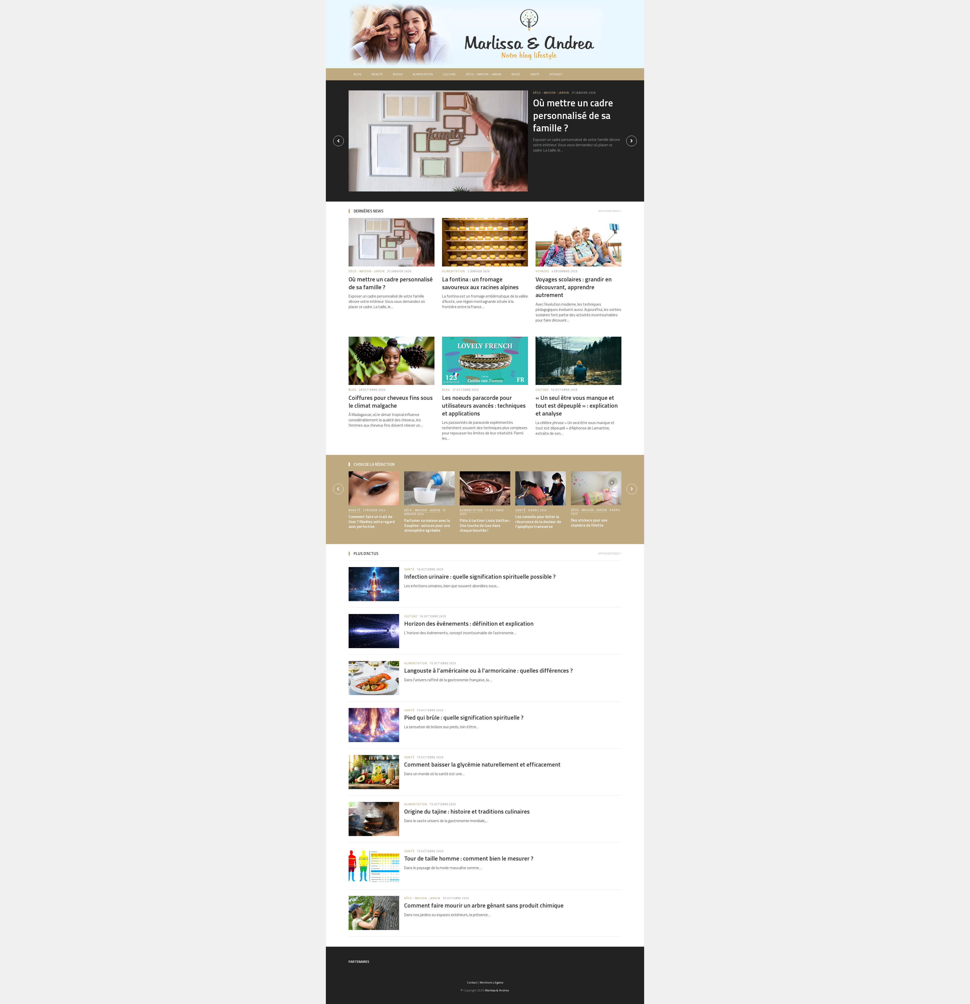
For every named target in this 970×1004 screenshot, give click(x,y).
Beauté (377, 74)
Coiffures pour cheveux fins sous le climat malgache (391, 401)
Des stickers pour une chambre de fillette (589, 522)
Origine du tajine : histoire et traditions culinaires (467, 811)
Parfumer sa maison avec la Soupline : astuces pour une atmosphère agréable (427, 525)
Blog (357, 74)
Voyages (555, 74)
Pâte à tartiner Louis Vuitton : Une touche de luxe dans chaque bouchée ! (485, 525)
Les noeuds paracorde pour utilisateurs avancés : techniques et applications (484, 405)
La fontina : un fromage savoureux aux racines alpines (480, 283)
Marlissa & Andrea (497, 990)
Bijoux (398, 74)
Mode (516, 74)
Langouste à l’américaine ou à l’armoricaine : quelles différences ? (488, 670)
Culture (449, 74)
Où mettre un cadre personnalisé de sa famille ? (573, 115)
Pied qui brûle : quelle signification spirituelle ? (463, 717)
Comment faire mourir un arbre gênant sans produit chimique (484, 905)
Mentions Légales (491, 982)
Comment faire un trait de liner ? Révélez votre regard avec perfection (372, 521)
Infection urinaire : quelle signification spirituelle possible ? (479, 576)
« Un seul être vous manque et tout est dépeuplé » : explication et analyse (577, 405)
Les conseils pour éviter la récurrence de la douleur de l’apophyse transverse (538, 521)
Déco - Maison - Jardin (551, 93)
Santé (534, 74)
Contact (472, 982)
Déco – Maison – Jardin (483, 74)
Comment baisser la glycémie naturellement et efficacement (482, 764)
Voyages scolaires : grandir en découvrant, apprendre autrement (574, 287)
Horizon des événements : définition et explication (469, 623)
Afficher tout (609, 211)
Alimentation (423, 74)
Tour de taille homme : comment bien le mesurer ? (468, 858)
